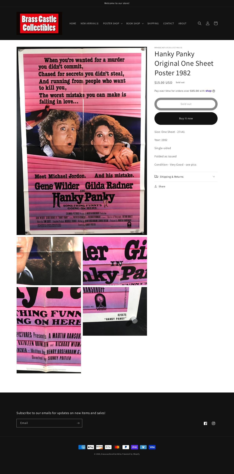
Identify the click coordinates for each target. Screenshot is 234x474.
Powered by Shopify (131, 454)
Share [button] (162, 186)
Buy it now (186, 118)
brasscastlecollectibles (111, 454)
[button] (112, 23)
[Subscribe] (78, 423)
